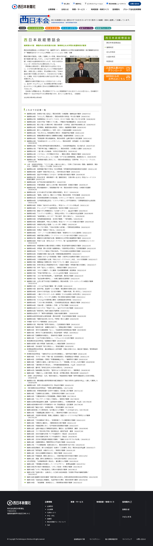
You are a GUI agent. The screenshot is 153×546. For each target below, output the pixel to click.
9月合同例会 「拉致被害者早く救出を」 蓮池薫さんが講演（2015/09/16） (53, 461)
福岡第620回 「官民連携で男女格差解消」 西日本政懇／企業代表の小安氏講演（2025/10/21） (60, 138)
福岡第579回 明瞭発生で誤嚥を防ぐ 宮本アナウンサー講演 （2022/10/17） (53, 262)
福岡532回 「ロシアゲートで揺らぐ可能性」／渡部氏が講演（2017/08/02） (53, 399)
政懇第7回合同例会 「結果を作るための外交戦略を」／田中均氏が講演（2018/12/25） (57, 354)
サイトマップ (127, 539)
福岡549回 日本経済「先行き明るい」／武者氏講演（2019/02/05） (51, 346)
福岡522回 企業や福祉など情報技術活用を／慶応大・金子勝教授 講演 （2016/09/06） (58, 428)
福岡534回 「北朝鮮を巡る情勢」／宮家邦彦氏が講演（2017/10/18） (51, 393)
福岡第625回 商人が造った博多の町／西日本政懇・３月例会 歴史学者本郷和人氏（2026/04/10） (61, 124)
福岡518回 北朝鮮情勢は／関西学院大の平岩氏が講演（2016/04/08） (51, 442)
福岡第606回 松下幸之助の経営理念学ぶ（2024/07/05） (47, 182)
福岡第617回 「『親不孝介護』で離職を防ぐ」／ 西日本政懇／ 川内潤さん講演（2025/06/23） (60, 148)
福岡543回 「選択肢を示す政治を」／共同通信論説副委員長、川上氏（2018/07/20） (56, 365)
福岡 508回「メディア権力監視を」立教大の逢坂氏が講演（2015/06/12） (52, 469)
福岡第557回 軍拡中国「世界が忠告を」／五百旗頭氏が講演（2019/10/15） (54, 324)
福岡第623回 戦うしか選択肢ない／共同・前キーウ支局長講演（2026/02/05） (54, 130)
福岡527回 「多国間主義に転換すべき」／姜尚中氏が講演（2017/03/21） (52, 412)
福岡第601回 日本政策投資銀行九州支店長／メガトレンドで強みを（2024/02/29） (56, 198)
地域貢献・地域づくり (100, 9)
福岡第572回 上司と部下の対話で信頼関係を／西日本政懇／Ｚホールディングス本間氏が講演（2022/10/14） (60, 282)
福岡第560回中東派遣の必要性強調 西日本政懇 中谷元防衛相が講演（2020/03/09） (57, 316)
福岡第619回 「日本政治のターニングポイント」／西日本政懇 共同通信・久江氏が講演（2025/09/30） (58, 142)
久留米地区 (110, 56)
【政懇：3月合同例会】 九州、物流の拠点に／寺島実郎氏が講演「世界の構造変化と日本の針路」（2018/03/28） (61, 377)
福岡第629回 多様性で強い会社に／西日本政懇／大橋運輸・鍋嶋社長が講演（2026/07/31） (59, 114)
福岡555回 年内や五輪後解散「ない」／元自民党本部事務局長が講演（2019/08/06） (57, 330)
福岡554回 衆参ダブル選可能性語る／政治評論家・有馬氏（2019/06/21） (53, 332)
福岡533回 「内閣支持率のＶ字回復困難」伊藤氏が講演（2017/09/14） (52, 396)
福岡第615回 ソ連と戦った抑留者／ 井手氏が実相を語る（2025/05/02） (52, 151)
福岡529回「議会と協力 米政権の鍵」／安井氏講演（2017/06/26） (51, 407)
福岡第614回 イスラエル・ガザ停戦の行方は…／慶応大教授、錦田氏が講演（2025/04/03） (59, 154)
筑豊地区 (110, 61)
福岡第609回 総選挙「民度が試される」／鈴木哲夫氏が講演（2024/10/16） (54, 172)
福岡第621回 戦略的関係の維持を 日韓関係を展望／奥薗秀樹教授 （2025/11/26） (56, 135)
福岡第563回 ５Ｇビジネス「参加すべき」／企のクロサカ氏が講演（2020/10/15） (55, 308)
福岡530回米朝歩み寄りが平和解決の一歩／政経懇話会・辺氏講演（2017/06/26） (55, 404)
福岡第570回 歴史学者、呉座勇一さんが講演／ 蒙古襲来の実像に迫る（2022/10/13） (57, 289)
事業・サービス (77, 502)
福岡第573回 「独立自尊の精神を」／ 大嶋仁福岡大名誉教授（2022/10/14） (53, 278)
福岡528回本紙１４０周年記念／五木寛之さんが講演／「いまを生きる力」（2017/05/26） (58, 410)
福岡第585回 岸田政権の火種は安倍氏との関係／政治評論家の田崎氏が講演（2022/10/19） (59, 245)
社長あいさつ (51, 512)
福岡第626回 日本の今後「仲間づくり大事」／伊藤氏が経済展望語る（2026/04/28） (57, 122)
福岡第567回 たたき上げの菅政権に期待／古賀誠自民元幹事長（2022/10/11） (54, 300)
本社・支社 (50, 516)
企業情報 (48, 502)
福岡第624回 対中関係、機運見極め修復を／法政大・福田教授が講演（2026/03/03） (57, 127)
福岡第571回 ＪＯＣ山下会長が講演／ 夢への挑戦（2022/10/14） (50, 286)
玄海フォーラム (86, 28)
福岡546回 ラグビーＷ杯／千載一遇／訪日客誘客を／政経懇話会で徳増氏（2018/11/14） (58, 356)
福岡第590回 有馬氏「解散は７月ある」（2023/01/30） (46, 230)
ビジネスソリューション (95, 4)
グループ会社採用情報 (132, 9)
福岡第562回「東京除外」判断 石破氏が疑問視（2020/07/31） (48, 311)
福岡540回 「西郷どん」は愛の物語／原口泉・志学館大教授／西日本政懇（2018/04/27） (58, 373)
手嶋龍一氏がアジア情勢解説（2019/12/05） (42, 321)
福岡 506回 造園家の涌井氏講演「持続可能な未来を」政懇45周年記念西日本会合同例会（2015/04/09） (63, 477)
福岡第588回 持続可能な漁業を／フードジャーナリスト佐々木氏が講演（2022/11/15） (57, 235)
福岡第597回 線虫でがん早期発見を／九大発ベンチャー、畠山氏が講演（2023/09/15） (58, 211)
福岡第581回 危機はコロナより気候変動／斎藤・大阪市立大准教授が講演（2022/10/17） (58, 256)
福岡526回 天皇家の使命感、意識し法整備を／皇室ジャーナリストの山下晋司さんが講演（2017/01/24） (58, 416)
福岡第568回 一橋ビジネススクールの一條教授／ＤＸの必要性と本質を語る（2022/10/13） (59, 294)
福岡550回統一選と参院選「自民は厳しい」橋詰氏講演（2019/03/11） (51, 343)
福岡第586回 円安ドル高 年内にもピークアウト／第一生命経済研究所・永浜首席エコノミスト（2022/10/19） (61, 242)
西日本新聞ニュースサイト (117, 4)
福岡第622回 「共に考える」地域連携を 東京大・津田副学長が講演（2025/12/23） (56, 133)
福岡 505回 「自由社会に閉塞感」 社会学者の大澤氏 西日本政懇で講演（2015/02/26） (58, 480)
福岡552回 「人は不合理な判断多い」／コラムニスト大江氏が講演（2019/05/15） (56, 338)
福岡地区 (110, 47)
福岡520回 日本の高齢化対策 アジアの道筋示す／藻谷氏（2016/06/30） (52, 434)
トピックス (126, 516)
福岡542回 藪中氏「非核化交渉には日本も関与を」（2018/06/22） (50, 367)
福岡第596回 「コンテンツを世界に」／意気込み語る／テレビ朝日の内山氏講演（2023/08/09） (60, 213)
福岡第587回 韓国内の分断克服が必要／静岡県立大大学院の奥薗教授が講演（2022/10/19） (59, 238)
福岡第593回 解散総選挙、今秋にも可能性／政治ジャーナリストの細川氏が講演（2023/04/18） (61, 222)
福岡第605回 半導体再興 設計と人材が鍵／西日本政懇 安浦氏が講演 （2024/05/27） (58, 185)
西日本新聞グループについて (56, 522)
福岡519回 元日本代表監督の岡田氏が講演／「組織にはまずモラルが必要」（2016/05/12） (59, 439)
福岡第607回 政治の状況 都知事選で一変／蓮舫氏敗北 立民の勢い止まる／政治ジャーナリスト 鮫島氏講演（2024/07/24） (62, 178)
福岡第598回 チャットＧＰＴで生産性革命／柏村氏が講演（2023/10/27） (53, 208)
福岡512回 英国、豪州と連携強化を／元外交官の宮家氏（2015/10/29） (52, 458)
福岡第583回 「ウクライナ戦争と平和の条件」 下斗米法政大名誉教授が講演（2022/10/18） (59, 251)
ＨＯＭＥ (22, 28)
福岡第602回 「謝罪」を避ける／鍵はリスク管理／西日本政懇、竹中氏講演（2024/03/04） (59, 195)
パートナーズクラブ (69, 28)
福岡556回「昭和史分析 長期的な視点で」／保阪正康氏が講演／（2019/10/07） (55, 327)
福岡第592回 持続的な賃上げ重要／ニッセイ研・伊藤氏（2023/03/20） (52, 224)
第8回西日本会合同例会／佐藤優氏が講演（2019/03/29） (47, 341)
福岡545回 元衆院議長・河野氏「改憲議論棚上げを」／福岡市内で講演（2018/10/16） (58, 359)
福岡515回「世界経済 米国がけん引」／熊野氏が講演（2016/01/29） (51, 450)
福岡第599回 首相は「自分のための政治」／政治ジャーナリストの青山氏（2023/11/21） (58, 205)
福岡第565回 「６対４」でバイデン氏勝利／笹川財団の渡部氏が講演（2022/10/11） (56, 297)
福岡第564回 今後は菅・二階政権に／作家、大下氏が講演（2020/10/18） (53, 305)
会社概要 (50, 509)
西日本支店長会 (52, 28)
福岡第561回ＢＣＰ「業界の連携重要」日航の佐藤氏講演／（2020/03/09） (53, 313)
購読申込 (78, 4)
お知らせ (65, 9)
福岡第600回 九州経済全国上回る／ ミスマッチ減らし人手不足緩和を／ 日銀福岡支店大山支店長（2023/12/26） (61, 201)
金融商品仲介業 (79, 539)
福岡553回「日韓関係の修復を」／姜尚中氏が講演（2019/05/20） (50, 335)
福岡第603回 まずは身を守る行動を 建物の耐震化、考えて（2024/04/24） (53, 192)
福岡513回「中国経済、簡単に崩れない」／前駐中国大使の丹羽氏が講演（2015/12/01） (58, 456)
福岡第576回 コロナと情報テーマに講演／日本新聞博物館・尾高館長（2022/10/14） (57, 270)
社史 (48, 525)
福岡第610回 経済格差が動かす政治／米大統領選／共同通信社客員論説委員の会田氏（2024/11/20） (62, 169)
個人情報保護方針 (111, 539)
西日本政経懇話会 (36, 28)
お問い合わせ (134, 4)
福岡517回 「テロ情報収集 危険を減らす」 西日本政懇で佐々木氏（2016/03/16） (56, 445)
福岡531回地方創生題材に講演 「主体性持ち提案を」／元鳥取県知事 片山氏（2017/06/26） (60, 402)
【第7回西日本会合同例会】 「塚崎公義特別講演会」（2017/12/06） (50, 388)
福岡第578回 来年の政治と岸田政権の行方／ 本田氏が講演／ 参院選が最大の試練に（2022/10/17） (62, 265)
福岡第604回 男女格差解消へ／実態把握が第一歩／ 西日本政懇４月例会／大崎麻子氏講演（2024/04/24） (58, 188)
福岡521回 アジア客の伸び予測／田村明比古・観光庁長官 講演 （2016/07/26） (55, 431)
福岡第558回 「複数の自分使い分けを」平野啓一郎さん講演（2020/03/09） (53, 319)
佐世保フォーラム (103, 28)
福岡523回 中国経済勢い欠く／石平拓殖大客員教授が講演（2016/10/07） (53, 425)
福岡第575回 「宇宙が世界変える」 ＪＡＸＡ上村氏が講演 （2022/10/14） (53, 273)
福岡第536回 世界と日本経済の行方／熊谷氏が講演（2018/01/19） (51, 385)
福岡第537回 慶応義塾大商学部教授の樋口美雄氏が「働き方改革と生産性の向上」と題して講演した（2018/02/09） (62, 381)
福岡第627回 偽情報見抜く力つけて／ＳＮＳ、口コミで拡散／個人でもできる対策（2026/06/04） (61, 119)
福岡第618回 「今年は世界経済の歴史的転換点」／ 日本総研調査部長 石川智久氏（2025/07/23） (61, 146)
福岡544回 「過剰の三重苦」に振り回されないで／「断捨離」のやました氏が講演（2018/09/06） (61, 362)
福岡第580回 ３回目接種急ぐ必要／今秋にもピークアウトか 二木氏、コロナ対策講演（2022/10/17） (62, 259)
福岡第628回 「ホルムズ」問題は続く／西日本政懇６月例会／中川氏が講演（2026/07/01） (59, 116)
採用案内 (116, 9)
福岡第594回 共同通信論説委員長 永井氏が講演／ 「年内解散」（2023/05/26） (55, 219)
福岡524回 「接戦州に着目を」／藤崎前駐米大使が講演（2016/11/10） (52, 423)
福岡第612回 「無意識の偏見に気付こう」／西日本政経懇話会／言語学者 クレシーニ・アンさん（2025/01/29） (61, 160)
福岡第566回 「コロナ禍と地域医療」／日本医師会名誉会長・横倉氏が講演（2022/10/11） (59, 302)
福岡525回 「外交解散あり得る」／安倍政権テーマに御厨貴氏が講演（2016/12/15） (56, 420)
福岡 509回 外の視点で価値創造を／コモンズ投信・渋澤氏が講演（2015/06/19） (55, 467)
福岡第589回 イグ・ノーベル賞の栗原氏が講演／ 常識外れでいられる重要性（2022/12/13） (59, 233)
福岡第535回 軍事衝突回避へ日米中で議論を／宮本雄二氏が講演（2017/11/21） (55, 391)
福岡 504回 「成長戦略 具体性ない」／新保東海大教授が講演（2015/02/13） (55, 482)
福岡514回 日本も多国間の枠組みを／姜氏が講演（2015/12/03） (50, 453)
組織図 (49, 519)
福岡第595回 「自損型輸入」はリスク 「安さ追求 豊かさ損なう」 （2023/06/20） (56, 216)
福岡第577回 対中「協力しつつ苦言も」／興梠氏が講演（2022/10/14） (52, 267)
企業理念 (50, 506)
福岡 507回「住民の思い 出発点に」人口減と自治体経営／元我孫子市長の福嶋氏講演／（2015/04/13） (58, 473)
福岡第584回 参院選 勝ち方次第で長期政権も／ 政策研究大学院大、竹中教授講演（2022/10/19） (62, 248)
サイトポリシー (95, 539)
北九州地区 (110, 52)
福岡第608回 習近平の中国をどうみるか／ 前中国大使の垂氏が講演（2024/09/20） (56, 174)
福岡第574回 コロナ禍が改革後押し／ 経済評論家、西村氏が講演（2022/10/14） (55, 276)
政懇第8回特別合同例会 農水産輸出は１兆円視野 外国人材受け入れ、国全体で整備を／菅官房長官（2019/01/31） (62, 350)
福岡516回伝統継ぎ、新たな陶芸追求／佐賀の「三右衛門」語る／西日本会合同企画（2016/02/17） (61, 447)
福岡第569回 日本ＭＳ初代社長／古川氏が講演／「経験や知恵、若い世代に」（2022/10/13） (60, 291)
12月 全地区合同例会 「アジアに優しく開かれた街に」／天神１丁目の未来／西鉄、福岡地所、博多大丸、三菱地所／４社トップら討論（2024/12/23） (62, 165)
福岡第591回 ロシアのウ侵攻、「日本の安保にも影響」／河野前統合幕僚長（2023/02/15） (59, 227)
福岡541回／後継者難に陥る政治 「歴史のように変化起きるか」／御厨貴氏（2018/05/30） (59, 370)
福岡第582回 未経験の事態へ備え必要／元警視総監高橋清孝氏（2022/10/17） (54, 254)
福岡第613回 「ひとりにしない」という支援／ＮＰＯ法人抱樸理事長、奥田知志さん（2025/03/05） (62, 157)
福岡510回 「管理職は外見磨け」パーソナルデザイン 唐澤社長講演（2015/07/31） (56, 464)
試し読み (67, 4)
